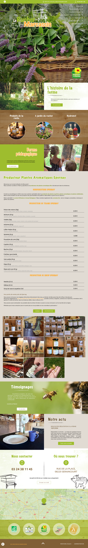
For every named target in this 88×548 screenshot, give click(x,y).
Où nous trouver (75, 23)
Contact (78, 26)
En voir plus (22, 409)
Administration (79, 544)
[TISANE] (13, 347)
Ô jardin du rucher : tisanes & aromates (69, 15)
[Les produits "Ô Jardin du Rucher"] (13, 326)
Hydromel (77, 18)
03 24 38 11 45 (49, 311)
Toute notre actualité (66, 445)
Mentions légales (65, 544)
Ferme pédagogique (74, 20)
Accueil (78, 6)
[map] (44, 504)
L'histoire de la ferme (74, 9)
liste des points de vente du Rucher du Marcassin (30, 298)
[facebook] (5, 2)
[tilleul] (54, 368)
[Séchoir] (13, 368)
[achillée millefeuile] (34, 368)
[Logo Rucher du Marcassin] (27, 22)
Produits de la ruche (74, 12)
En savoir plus (12, 166)
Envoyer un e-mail (44, 482)
